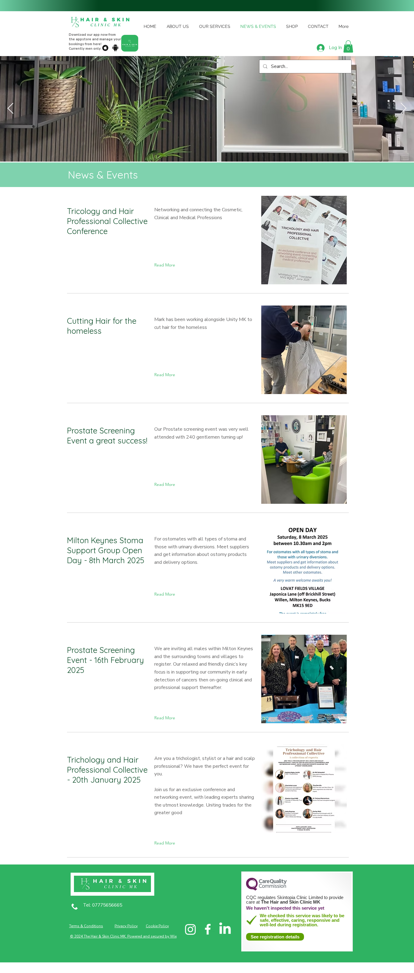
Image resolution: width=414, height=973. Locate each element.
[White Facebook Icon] (208, 929)
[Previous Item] (10, 109)
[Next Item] (403, 109)
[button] (348, 46)
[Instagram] (190, 929)
